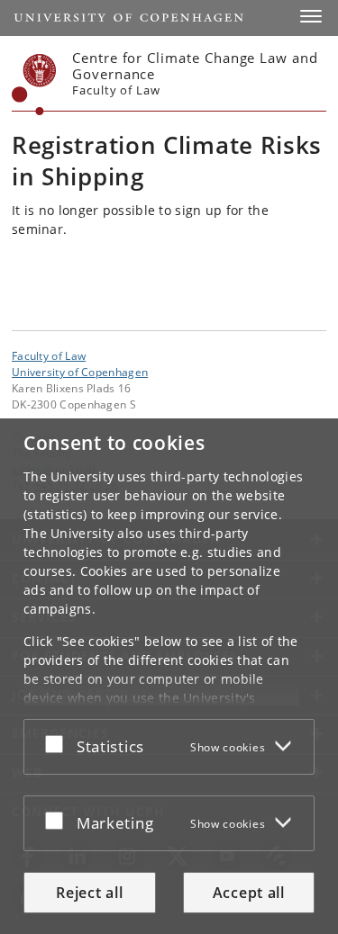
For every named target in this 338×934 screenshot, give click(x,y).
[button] (311, 16)
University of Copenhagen (80, 371)
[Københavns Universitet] (34, 84)
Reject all (89, 893)
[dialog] (169, 676)
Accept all (249, 893)
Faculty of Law (49, 355)
